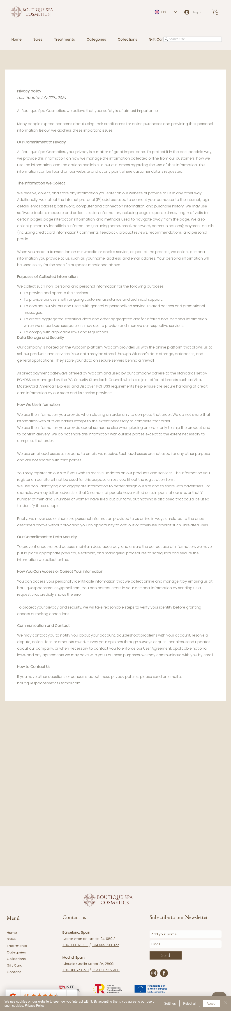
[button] (215, 12)
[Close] (225, 1003)
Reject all (189, 1003)
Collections (16, 958)
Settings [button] (170, 1003)
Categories (16, 952)
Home (12, 932)
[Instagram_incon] (154, 973)
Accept (211, 1003)
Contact (14, 971)
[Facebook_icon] (164, 973)
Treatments (17, 945)
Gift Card (14, 965)
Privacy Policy (34, 1005)
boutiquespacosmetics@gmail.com (49, 587)
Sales (11, 939)
